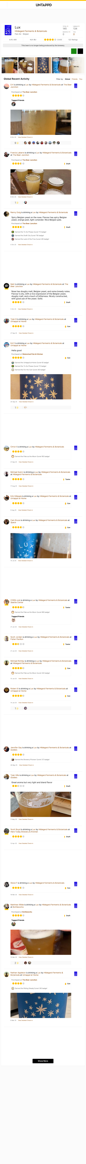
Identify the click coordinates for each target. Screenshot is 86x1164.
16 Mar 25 (13, 894)
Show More (43, 1061)
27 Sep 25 (13, 333)
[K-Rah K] (58, 142)
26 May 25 (13, 765)
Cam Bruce (15, 520)
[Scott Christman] (25, 202)
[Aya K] (37, 142)
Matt (12, 284)
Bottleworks (18, 907)
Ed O (12, 343)
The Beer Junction (29, 92)
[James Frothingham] (25, 962)
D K (12, 85)
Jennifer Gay (16, 747)
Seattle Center (16, 602)
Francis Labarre (17, 153)
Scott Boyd (15, 829)
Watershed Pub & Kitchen (32, 354)
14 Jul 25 (13, 560)
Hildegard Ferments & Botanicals (31, 31)
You (80, 79)
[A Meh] (25, 142)
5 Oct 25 (13, 244)
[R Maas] (54, 142)
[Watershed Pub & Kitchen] (25, 407)
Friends (75, 79)
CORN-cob (15, 600)
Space (13, 522)
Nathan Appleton (18, 973)
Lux (27, 85)
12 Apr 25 (13, 843)
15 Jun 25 (13, 678)
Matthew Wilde (17, 905)
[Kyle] (29, 962)
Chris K (13, 447)
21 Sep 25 (13, 462)
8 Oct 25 (13, 137)
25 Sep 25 (13, 402)
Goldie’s (13, 750)
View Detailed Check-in (25, 137)
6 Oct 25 (13, 197)
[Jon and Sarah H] (50, 142)
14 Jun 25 (13, 702)
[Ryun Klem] (41, 142)
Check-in (74, 51)
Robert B (14, 688)
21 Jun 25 (13, 627)
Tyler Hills (14, 775)
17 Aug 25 (13, 486)
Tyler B (13, 319)
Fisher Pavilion (16, 639)
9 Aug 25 (13, 510)
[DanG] (33, 142)
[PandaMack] (25, 708)
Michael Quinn (16, 472)
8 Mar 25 (13, 1020)
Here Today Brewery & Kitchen (24, 832)
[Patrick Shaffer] (29, 142)
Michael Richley (17, 661)
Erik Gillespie (16, 496)
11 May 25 (13, 819)
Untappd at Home (18, 321)
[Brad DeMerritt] (45, 142)
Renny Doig (15, 212)
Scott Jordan (16, 637)
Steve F (13, 883)
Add (80, 51)
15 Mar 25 (13, 957)
